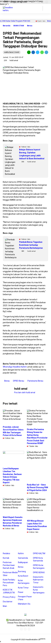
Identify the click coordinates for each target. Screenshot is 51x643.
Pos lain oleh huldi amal (24, 392)
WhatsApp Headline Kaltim (15, 367)
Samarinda (23, 558)
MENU (6, 2)
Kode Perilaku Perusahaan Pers (9, 582)
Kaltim (21, 553)
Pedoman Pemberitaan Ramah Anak (9, 565)
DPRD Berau (18, 381)
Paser (20, 592)
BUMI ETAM (18, 26)
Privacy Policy (9, 597)
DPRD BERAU (39, 572)
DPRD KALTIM (39, 553)
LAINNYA (42, 639)
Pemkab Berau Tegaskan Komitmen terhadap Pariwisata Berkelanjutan (31, 245)
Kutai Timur (23, 588)
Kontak (6, 558)
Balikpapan (23, 562)
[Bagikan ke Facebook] (33, 52)
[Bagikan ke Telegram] (46, 52)
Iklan (5, 606)
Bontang (22, 571)
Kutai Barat (23, 576)
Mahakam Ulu (24, 604)
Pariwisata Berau (35, 381)
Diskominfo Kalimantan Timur (38, 580)
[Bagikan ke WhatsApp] (42, 52)
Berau (29, 26)
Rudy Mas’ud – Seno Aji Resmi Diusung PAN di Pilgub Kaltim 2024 (37, 487)
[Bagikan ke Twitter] (37, 52)
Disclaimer (7, 601)
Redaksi (6, 553)
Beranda (6, 26)
